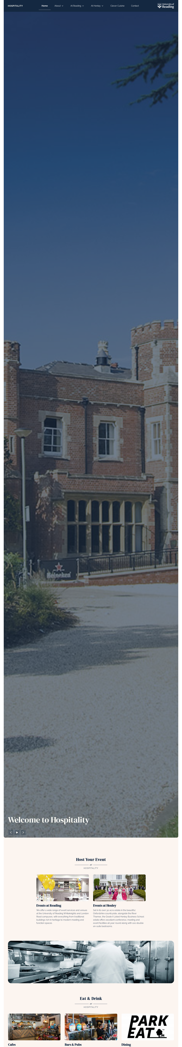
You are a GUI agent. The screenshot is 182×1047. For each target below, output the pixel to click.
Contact (135, 6)
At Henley (96, 6)
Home (45, 6)
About (57, 6)
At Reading (75, 6)
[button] (11, 832)
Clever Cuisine (117, 6)
